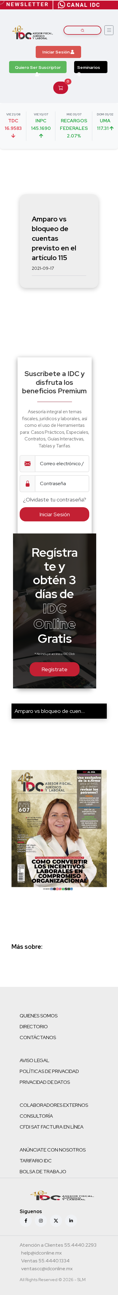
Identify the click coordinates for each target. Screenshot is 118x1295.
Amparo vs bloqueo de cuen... (50, 710)
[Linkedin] (71, 1221)
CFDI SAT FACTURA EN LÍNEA (52, 1127)
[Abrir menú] (108, 30)
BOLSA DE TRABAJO (43, 1171)
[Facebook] (26, 1221)
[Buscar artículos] (82, 30)
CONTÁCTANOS (38, 1037)
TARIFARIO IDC (36, 1161)
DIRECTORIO (34, 1026)
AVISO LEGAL (34, 1060)
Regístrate (54, 669)
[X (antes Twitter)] (56, 1221)
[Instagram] (41, 1221)
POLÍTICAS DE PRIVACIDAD (49, 1071)
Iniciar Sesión (56, 52)
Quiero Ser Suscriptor (38, 67)
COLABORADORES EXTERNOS (54, 1105)
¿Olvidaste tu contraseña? (54, 499)
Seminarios (88, 67)
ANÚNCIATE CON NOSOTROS (53, 1150)
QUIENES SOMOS (38, 1016)
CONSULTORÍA (36, 1116)
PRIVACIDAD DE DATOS (45, 1082)
